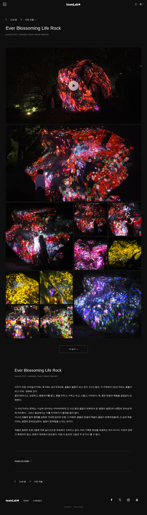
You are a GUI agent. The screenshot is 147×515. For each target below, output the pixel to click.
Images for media (22, 461)
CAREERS (37, 501)
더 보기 (72, 349)
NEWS (26, 501)
